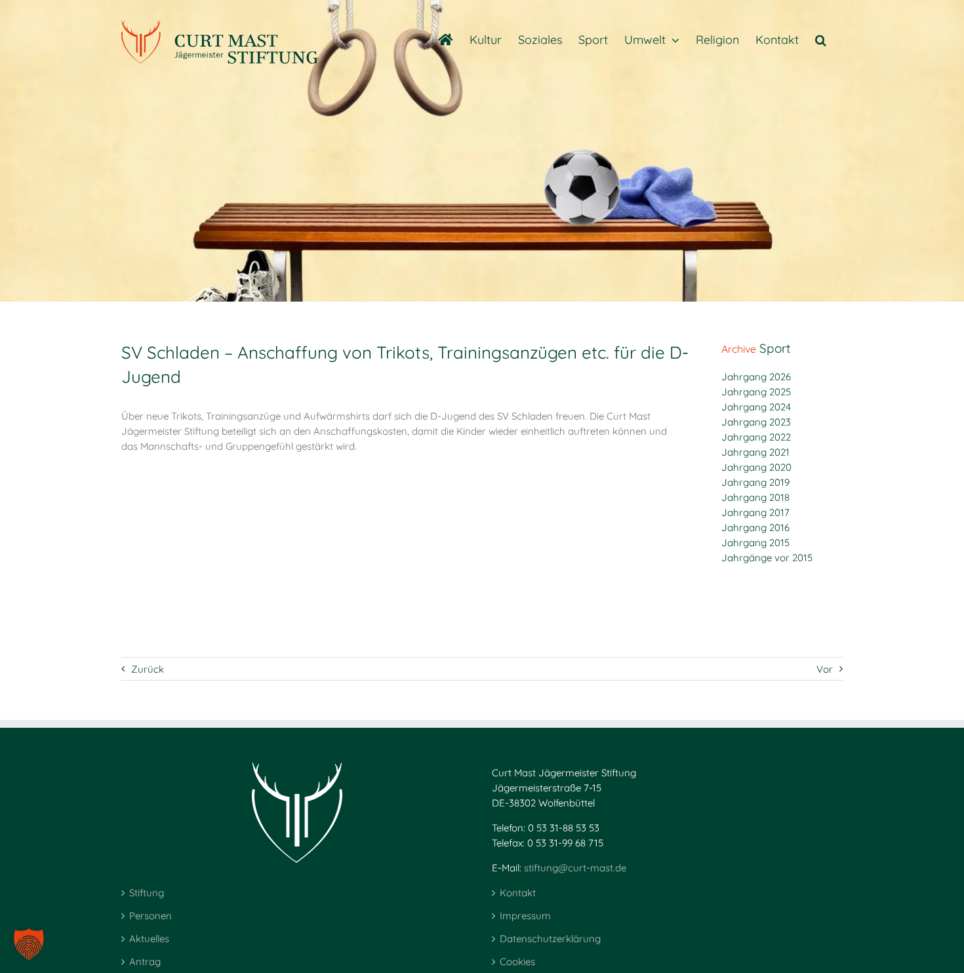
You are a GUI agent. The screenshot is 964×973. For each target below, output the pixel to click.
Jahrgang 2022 (756, 437)
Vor (824, 669)
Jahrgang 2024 (756, 407)
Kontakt (518, 892)
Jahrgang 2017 (755, 512)
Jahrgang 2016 (755, 527)
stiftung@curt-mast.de (575, 868)
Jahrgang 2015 (755, 542)
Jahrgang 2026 (756, 376)
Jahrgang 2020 (756, 467)
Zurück (147, 669)
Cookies (517, 961)
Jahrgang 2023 (756, 422)
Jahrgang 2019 (755, 482)
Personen (150, 915)
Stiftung (146, 892)
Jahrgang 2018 (755, 497)
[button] (820, 39)
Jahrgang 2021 (755, 452)
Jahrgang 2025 (756, 392)
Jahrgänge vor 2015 (767, 557)
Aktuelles (149, 938)
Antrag (145, 961)
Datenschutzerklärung (550, 938)
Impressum (525, 915)
